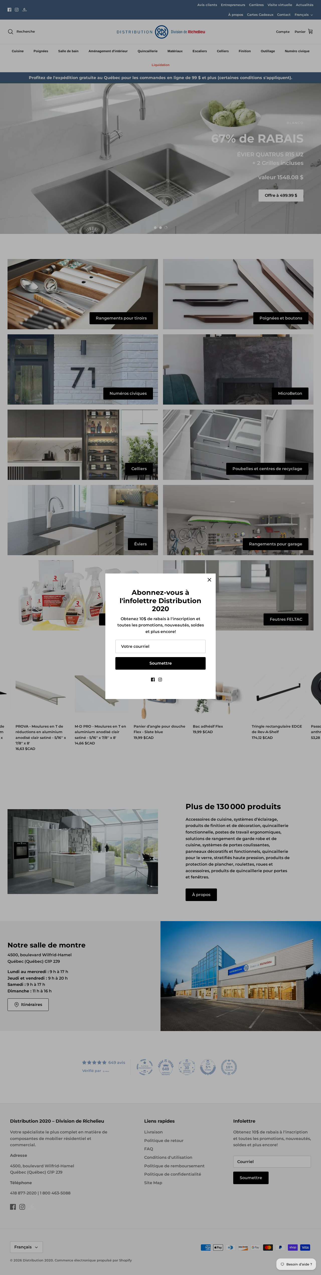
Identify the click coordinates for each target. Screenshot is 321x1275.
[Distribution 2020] (168, 679)
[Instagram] (160, 679)
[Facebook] (153, 679)
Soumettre (160, 663)
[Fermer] (209, 579)
